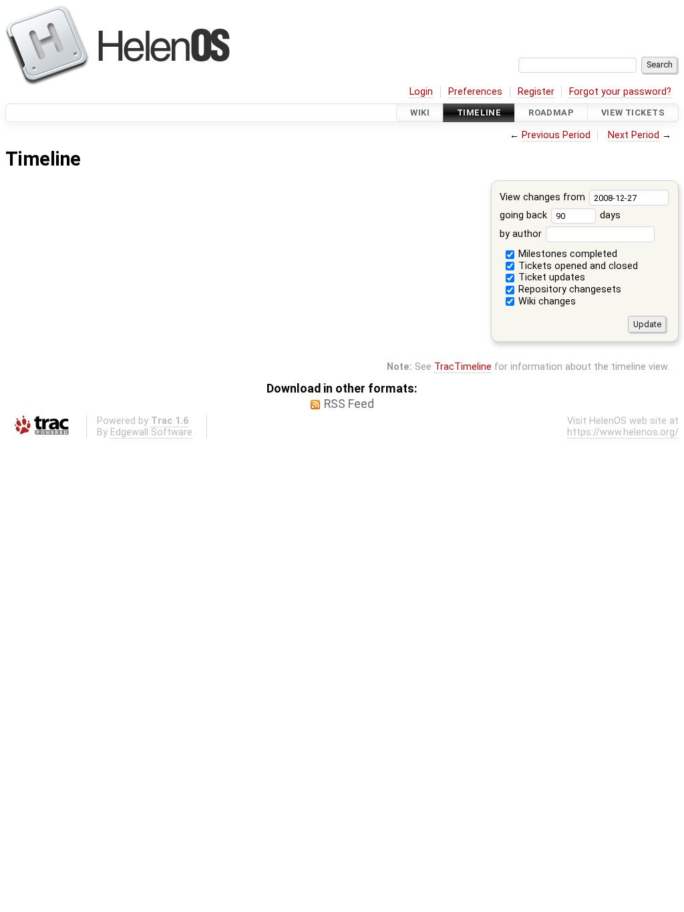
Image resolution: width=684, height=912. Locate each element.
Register (536, 91)
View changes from (544, 197)
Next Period (633, 135)
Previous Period (556, 135)
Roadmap (551, 112)
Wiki (420, 112)
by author (522, 234)
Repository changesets (568, 289)
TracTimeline (463, 367)
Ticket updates (550, 277)
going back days (560, 215)
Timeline (479, 112)
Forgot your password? (620, 91)
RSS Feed (349, 404)
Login (421, 91)
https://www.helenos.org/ (623, 432)
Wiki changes (546, 301)
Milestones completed (566, 254)
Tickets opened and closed (577, 266)
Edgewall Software (151, 432)
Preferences (475, 91)
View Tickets (633, 112)
